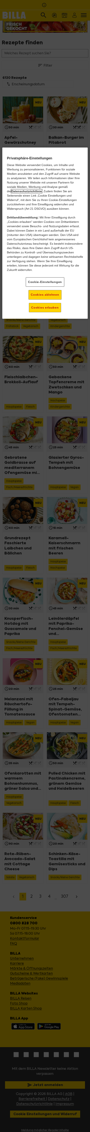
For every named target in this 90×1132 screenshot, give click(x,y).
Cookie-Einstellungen (45, 282)
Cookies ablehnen (45, 294)
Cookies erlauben (45, 307)
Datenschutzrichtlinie (26, 191)
